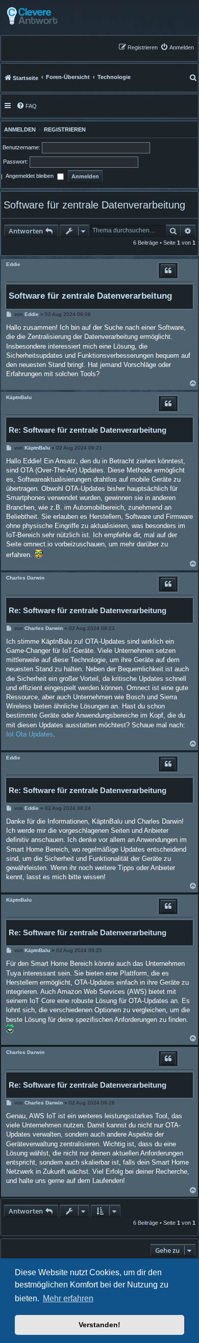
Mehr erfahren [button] (68, 1298)
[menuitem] (177, 47)
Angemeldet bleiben (30, 176)
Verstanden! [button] (99, 1325)
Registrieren (65, 129)
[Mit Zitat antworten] (168, 271)
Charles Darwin (25, 578)
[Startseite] (57, 16)
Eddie (13, 264)
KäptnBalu (19, 397)
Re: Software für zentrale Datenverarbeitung (87, 430)
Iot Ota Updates (29, 734)
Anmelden (18, 129)
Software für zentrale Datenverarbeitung (94, 204)
